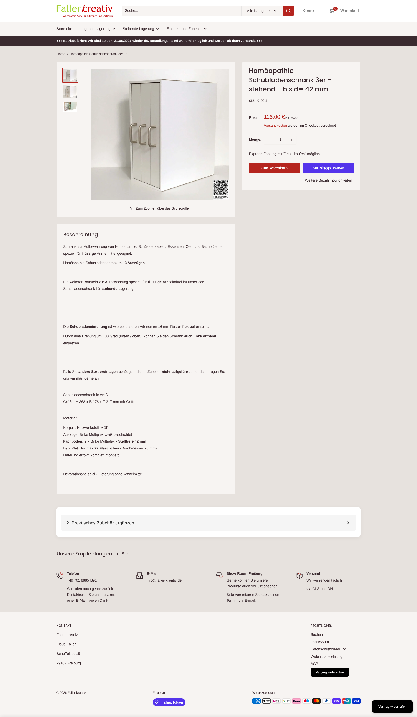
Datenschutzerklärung (328, 649)
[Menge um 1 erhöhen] (291, 139)
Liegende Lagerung (95, 29)
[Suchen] (288, 11)
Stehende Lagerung (138, 29)
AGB (314, 664)
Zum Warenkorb (274, 168)
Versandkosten (275, 125)
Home (60, 54)
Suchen (317, 635)
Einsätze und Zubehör (184, 29)
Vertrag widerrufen (330, 672)
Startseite (64, 29)
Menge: (255, 140)
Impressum (320, 642)
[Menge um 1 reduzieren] (268, 139)
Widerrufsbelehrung (326, 656)
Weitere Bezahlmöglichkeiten (328, 180)
